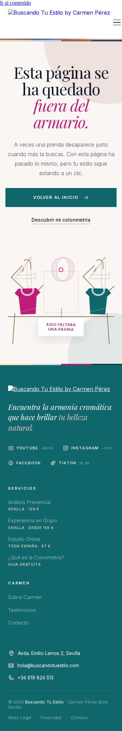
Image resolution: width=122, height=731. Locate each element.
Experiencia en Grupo (32, 523)
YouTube (35, 448)
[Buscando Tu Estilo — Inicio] (59, 22)
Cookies (79, 717)
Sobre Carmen (25, 597)
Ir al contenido (15, 3)
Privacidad (51, 717)
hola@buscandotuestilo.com (48, 665)
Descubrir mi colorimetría (61, 220)
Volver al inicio (56, 197)
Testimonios (22, 610)
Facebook (28, 463)
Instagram (91, 448)
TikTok (74, 463)
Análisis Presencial (29, 505)
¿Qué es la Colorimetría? (36, 560)
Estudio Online (29, 542)
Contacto (18, 622)
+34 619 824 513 (36, 677)
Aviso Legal (19, 717)
